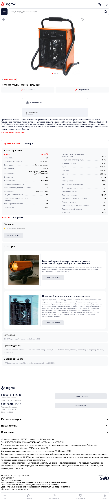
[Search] (105, 11)
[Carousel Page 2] (54, 73)
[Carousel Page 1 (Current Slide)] (52, 73)
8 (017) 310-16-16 (11, 404)
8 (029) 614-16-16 (11, 394)
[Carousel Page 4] (57, 73)
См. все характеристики (13, 133)
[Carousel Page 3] (55, 73)
